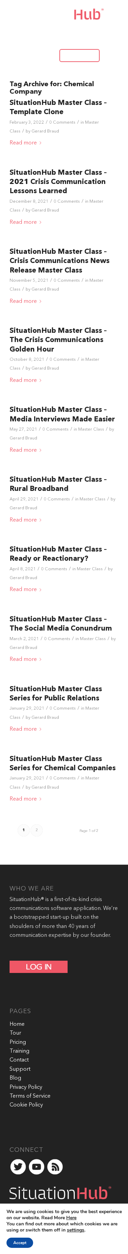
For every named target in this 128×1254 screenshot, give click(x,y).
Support (20, 1069)
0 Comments (62, 122)
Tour (15, 1033)
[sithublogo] (57, 14)
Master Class (91, 429)
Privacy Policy (26, 1087)
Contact (19, 1060)
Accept (19, 1242)
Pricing (18, 1042)
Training (19, 1051)
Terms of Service (30, 1096)
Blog (15, 1078)
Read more (23, 143)
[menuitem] (76, 55)
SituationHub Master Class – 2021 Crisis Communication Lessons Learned (58, 182)
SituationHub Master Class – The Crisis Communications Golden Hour (58, 340)
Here (71, 1217)
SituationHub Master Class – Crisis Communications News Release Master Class (60, 261)
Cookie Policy (26, 1105)
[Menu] (109, 55)
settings (75, 1230)
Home (17, 1024)
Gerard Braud (45, 131)
